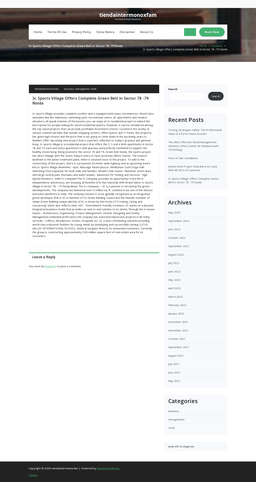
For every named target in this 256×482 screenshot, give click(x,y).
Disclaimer (127, 32)
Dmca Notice (105, 32)
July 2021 (174, 364)
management (82, 88)
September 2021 (178, 347)
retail (93, 88)
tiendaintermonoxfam (128, 15)
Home (38, 32)
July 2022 (174, 263)
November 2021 (178, 330)
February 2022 (177, 305)
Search (172, 89)
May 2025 (174, 212)
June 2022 (174, 271)
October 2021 (177, 338)
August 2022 (176, 254)
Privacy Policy (81, 32)
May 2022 (174, 280)
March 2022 (175, 296)
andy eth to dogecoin (181, 446)
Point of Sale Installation (183, 158)
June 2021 (174, 372)
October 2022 (177, 237)
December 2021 (178, 322)
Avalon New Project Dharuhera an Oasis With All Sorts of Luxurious (192, 168)
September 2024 (178, 221)
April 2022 (174, 288)
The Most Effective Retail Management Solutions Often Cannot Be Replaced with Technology (193, 145)
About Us (146, 32)
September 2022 (178, 246)
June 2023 (174, 229)
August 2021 (176, 355)
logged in (50, 266)
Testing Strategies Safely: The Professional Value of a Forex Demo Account (195, 131)
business (217, 45)
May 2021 (174, 381)
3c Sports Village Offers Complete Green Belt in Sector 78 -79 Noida (193, 180)
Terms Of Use (57, 32)
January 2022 (176, 313)
